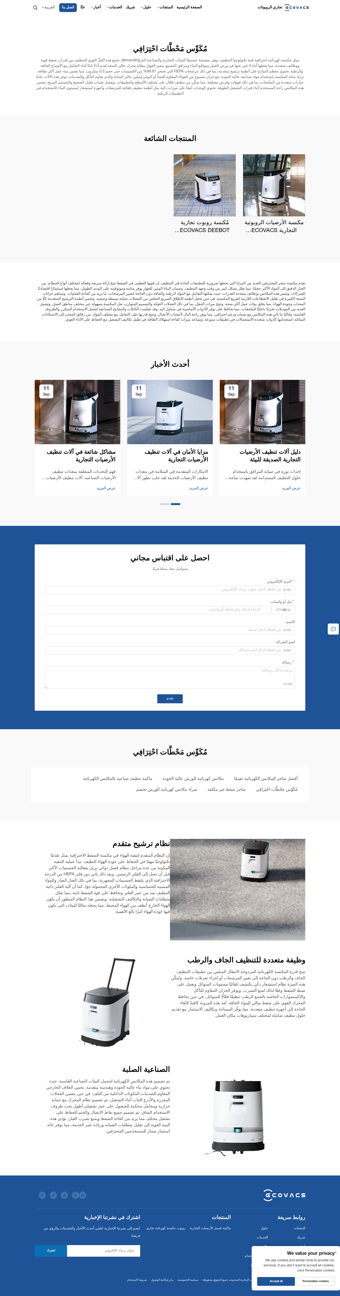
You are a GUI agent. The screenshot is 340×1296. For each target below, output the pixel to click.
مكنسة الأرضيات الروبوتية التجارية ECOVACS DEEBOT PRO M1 (274, 227)
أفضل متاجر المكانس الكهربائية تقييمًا (266, 779)
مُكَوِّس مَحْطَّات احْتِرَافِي (277, 790)
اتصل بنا (68, 7)
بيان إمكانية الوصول (162, 1280)
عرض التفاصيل (274, 185)
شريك (130, 7)
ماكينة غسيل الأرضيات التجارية (210, 1228)
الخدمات (115, 7)
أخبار (97, 7)
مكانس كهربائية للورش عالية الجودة (193, 779)
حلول (147, 7)
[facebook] (75, 1195)
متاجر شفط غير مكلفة (226, 790)
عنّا (82, 7)
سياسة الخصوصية (188, 1280)
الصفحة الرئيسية (189, 7)
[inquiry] (333, 629)
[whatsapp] (42, 1195)
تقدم (170, 699)
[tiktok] (53, 1195)
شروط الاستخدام (137, 1280)
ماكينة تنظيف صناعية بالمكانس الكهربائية (117, 779)
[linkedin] (82, 1195)
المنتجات (166, 7)
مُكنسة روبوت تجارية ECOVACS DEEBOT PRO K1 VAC (205, 227)
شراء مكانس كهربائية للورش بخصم (166, 790)
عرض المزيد (291, 488)
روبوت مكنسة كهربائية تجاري (165, 1228)
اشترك (51, 1250)
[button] (175, 504)
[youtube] (64, 1195)
